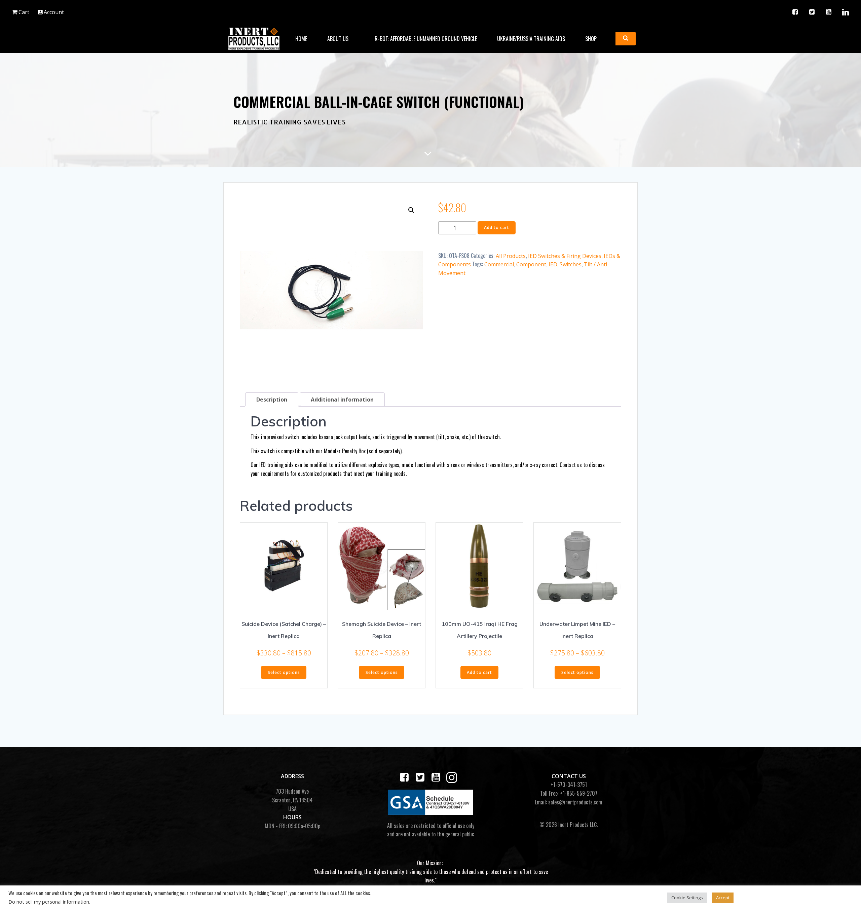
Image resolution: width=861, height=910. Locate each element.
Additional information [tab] (342, 399)
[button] (411, 210)
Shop (591, 39)
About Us (337, 39)
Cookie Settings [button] (687, 898)
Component (531, 264)
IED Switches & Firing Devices (564, 256)
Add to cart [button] (479, 672)
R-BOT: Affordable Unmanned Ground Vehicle (426, 39)
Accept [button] (722, 898)
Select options (284, 672)
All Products (511, 256)
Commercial (499, 264)
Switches (571, 264)
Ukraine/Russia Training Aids (531, 39)
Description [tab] (271, 399)
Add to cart (496, 227)
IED (553, 264)
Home (301, 39)
